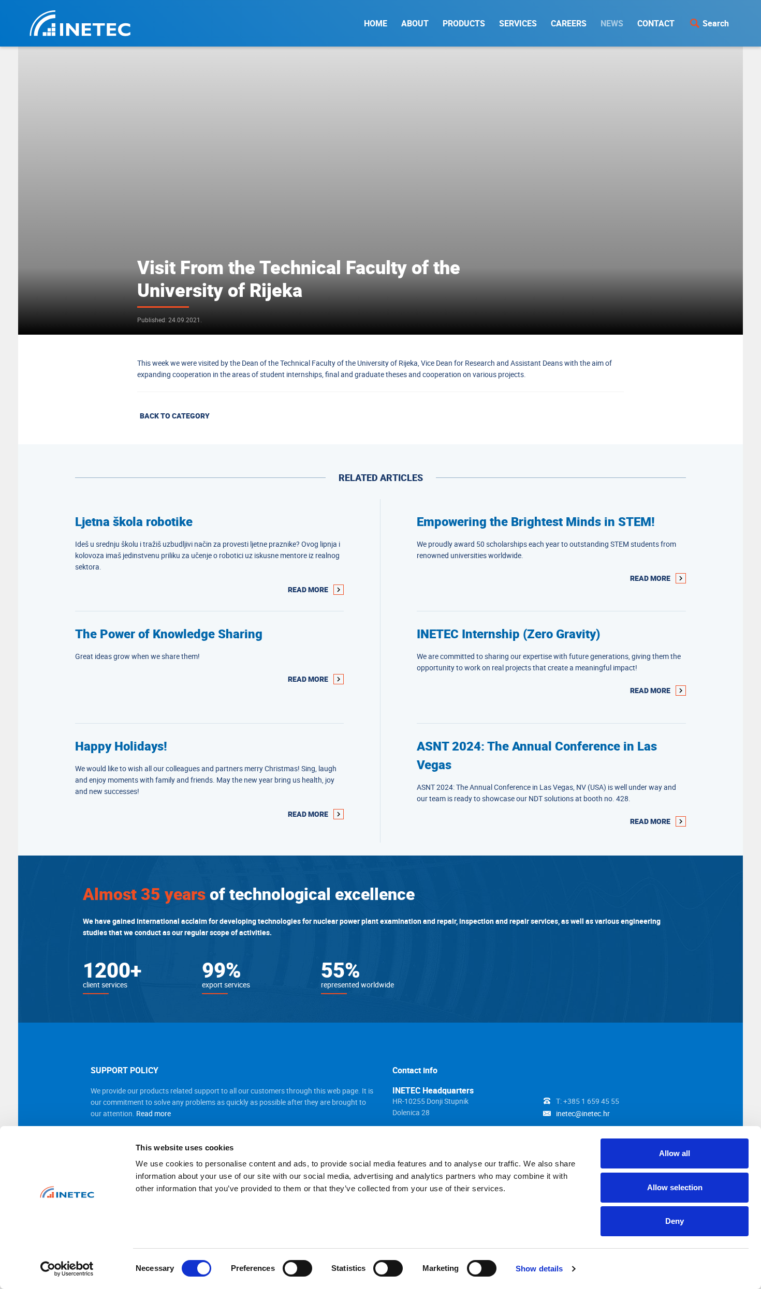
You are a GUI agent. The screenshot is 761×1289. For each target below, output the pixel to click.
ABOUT (415, 23)
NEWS (612, 23)
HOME (375, 23)
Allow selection (675, 1187)
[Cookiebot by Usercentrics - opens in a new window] (67, 1269)
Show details (539, 1268)
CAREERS (569, 23)
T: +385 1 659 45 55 (587, 1101)
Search (716, 23)
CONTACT (656, 23)
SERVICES (518, 23)
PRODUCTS (464, 23)
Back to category (175, 416)
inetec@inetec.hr (583, 1113)
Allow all (674, 1153)
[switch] (297, 1268)
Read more (153, 1113)
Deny (674, 1221)
